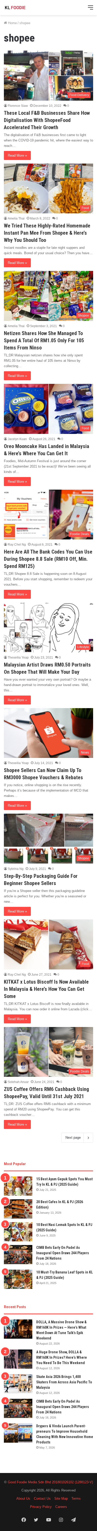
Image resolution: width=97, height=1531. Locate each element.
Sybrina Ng (16, 869)
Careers (61, 1507)
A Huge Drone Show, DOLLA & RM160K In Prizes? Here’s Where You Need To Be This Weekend (61, 1357)
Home (12, 23)
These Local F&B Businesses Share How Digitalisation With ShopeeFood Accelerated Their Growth (47, 120)
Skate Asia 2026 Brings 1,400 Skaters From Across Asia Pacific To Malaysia (64, 1382)
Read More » (17, 155)
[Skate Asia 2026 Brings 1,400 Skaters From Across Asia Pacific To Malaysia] (18, 1383)
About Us (23, 1498)
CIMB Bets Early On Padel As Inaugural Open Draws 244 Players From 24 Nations (62, 1252)
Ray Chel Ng (17, 544)
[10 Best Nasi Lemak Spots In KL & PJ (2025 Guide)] (18, 1231)
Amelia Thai (16, 218)
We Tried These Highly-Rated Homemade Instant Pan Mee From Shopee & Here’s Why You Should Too (47, 233)
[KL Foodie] (24, 8)
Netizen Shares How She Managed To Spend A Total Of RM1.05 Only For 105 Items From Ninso (44, 340)
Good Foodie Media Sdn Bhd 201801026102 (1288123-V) (50, 1482)
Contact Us (42, 1498)
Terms (76, 1498)
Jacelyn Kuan (17, 439)
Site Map (61, 1498)
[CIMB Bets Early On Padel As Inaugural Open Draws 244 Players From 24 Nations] (18, 1254)
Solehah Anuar (18, 1082)
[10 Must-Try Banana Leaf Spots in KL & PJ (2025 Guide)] (18, 1279)
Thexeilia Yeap (18, 657)
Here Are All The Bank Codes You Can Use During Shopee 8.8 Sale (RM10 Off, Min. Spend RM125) (48, 559)
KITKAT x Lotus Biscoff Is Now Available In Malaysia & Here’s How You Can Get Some (46, 989)
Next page (73, 1137)
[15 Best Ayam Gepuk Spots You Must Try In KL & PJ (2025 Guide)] (18, 1186)
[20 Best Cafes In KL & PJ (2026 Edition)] (18, 1209)
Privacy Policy (41, 1507)
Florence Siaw (18, 106)
